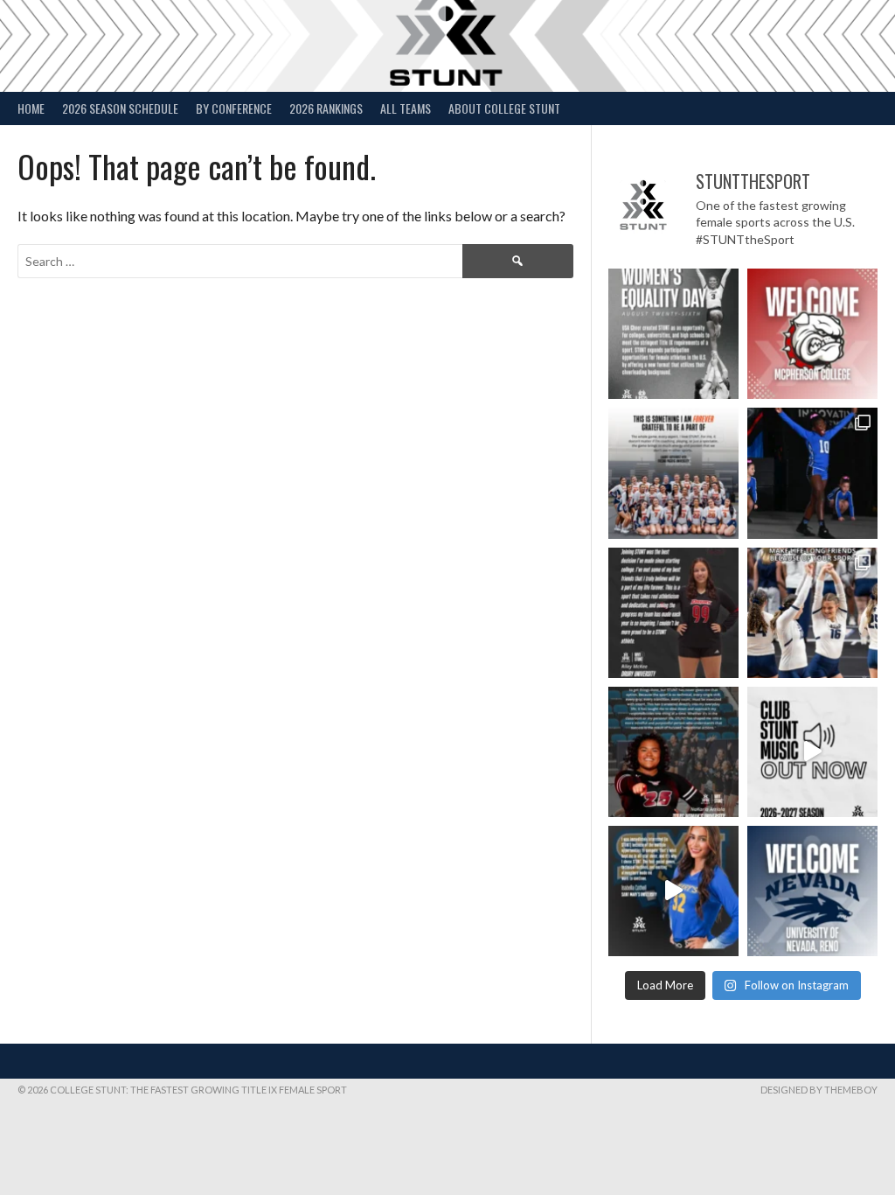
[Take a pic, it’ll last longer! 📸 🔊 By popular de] (812, 752)
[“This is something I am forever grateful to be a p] (673, 473)
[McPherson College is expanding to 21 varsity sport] (812, 334)
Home (31, 108)
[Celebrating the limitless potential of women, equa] (673, 334)
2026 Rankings (326, 108)
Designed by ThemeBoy (819, 1089)
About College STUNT (504, 108)
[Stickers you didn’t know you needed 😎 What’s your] (812, 473)
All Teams (405, 108)
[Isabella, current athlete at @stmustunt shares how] (673, 891)
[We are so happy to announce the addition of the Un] (812, 891)
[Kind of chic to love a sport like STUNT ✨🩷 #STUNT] (812, 613)
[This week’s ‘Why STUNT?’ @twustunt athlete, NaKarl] (673, 752)
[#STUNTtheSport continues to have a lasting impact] (673, 613)
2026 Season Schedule (120, 108)
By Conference (234, 108)
